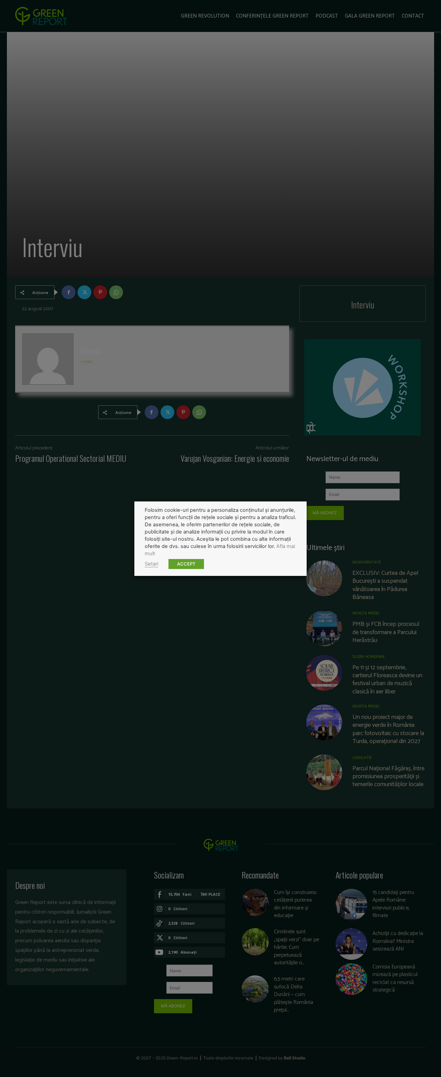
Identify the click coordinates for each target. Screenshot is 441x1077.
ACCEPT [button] (186, 564)
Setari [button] (151, 564)
